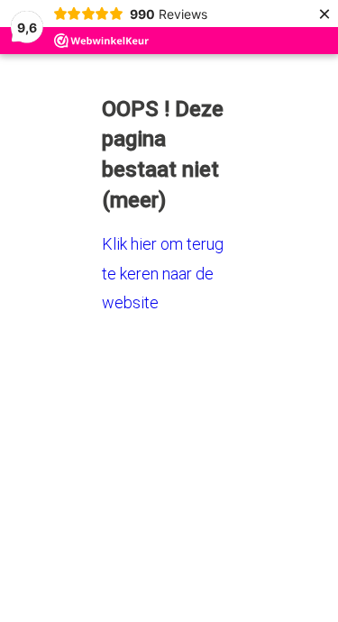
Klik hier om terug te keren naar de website (163, 273)
